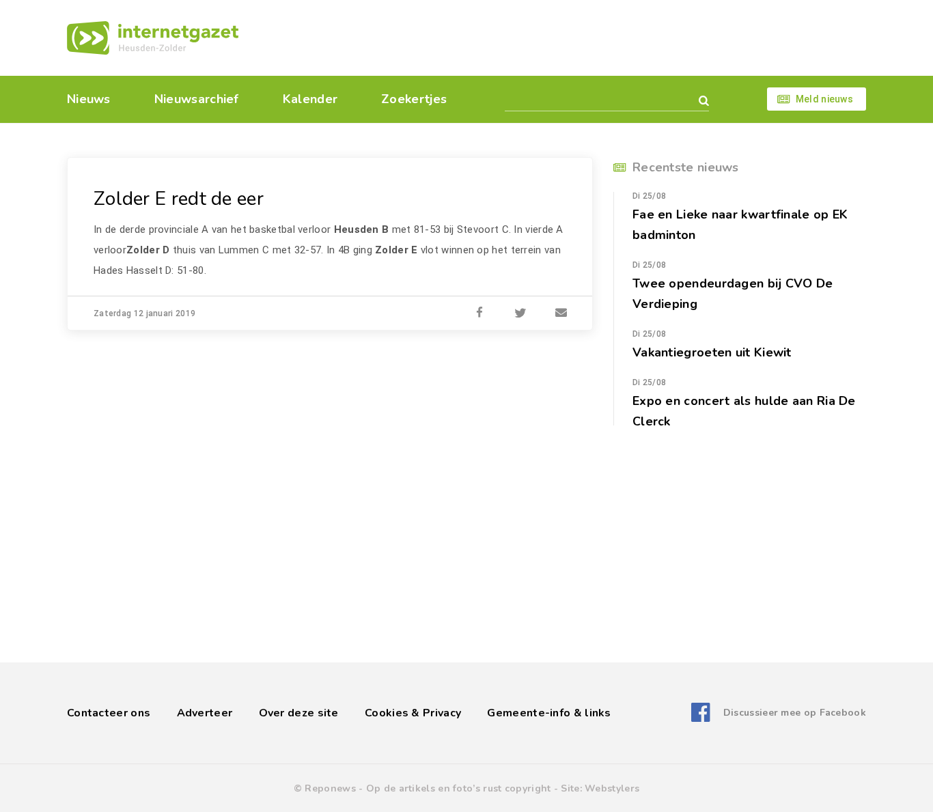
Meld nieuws (824, 99)
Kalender (310, 99)
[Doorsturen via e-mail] (561, 313)
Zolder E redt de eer (179, 199)
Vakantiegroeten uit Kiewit (712, 352)
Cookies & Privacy (413, 712)
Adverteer (205, 712)
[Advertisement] (560, 37)
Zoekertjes (414, 99)
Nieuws (89, 99)
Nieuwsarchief (196, 99)
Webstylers (612, 788)
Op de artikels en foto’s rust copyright (458, 788)
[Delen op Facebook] (479, 313)
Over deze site (299, 712)
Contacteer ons (108, 712)
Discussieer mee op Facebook (794, 712)
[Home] (152, 38)
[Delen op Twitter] (520, 313)
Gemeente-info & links (549, 712)
